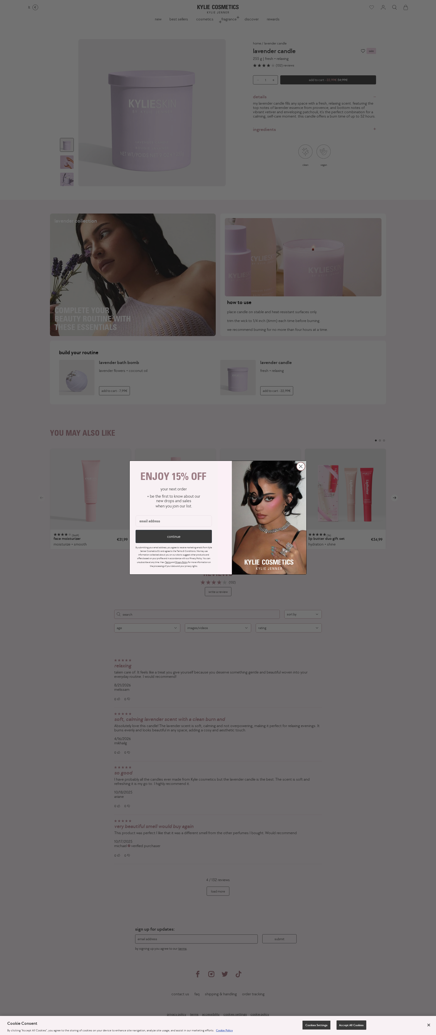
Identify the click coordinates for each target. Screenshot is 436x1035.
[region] (218, 1025)
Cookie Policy (224, 1030)
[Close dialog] (301, 466)
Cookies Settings (316, 1025)
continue (173, 536)
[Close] (429, 1025)
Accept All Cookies (351, 1025)
